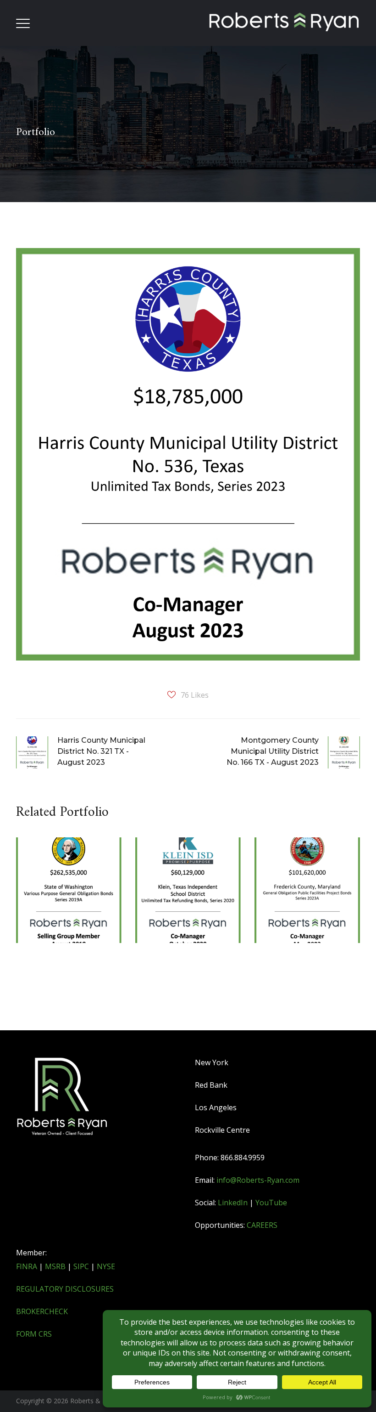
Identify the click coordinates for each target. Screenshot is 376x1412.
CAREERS (262, 1225)
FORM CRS (34, 1334)
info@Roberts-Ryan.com (257, 1180)
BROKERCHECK (42, 1311)
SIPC (81, 1266)
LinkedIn (233, 1202)
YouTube (271, 1202)
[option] (68, 920)
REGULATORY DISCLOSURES (65, 1289)
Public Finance (183, 916)
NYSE (106, 1266)
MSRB (55, 1266)
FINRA (26, 1266)
